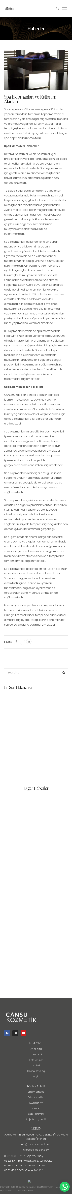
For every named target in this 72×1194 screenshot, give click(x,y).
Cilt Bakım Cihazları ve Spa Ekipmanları (42, 753)
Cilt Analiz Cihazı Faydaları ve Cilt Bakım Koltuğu (44, 728)
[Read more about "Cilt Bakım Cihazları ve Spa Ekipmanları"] (12, 755)
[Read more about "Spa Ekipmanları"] (12, 705)
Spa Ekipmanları (35, 702)
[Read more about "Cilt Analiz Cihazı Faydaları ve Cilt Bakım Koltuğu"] (12, 730)
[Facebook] (7, 1033)
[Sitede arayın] (57, 8)
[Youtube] (23, 1033)
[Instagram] (15, 1033)
